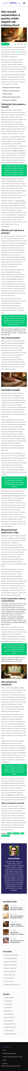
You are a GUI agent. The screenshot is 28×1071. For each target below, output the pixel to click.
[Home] (12, 3)
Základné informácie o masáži (11, 87)
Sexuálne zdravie (10, 961)
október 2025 (9, 1030)
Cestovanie (8, 978)
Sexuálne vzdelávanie (11, 984)
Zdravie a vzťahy (10, 968)
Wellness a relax (10, 971)
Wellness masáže (10, 965)
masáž (9, 833)
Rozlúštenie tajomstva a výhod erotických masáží (16, 934)
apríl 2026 (8, 1011)
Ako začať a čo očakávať (9, 100)
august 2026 (9, 997)
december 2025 (9, 1024)
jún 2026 (8, 1004)
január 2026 (8, 1020)
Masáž (17, 52)
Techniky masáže (7, 94)
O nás (4, 1050)
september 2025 (10, 1034)
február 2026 (9, 1017)
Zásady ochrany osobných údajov (12, 1057)
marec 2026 (8, 1014)
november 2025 (10, 1027)
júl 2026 (7, 1001)
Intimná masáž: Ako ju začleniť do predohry (17, 942)
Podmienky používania (9, 1053)
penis (22, 833)
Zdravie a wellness (11, 955)
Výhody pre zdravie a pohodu (10, 90)
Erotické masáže (10, 958)
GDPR (4, 1060)
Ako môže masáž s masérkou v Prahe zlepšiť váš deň (16, 909)
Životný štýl (8, 981)
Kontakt (5, 1063)
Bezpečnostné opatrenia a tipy (11, 97)
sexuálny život (5, 835)
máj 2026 (8, 1007)
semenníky (16, 833)
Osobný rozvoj (9, 975)
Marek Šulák (20, 44)
